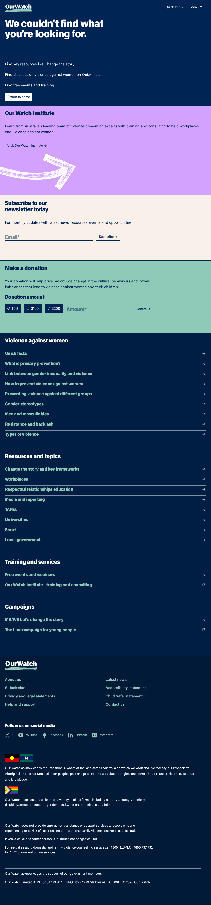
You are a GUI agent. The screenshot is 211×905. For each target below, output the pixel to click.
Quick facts (91, 75)
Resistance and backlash (29, 424)
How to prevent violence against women (44, 384)
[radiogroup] (34, 308)
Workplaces (16, 479)
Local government (23, 540)
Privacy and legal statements (30, 696)
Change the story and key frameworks (42, 469)
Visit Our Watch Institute (25, 145)
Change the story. (60, 64)
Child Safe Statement (124, 696)
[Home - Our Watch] (18, 7)
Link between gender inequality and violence (48, 374)
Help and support (20, 705)
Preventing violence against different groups (48, 394)
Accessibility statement (126, 688)
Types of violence (22, 434)
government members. (86, 874)
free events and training (33, 85)
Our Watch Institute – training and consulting (48, 585)
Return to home (18, 97)
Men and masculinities (27, 414)
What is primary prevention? (32, 364)
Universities (16, 520)
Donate (141, 309)
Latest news (116, 680)
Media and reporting (25, 500)
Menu (194, 7)
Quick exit (172, 7)
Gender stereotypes (24, 404)
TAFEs (11, 510)
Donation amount (24, 297)
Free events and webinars (30, 575)
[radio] (8, 308)
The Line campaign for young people (40, 630)
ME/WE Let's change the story (34, 620)
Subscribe (106, 237)
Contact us (115, 705)
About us (13, 680)
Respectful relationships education (39, 489)
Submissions (16, 688)
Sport (10, 530)
